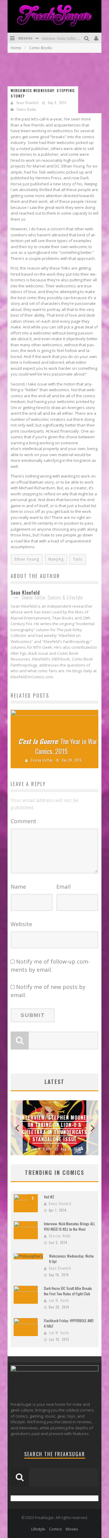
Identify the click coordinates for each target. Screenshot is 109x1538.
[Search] (87, 38)
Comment (23, 821)
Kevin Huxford (60, 1203)
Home (16, 47)
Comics (55, 1529)
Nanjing (56, 559)
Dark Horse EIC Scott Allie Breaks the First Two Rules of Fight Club (68, 1291)
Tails (77, 559)
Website (21, 924)
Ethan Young (27, 559)
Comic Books (27, 109)
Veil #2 (49, 1196)
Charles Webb (60, 1235)
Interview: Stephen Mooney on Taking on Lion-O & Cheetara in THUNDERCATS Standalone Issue (54, 1128)
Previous (17, 1127)
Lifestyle (38, 1529)
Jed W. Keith (41, 1148)
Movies (72, 1529)
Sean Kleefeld (27, 102)
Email (63, 886)
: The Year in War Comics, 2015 (57, 746)
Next (92, 1127)
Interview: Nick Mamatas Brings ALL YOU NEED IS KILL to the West (69, 1226)
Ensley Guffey (42, 760)
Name (18, 886)
